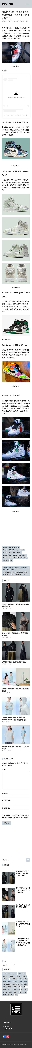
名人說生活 (19, 979)
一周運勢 (10, 976)
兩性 (7, 979)
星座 (4, 987)
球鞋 (21, 558)
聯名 (26, 989)
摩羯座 (25, 984)
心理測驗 (8, 984)
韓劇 (12, 995)
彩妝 (4, 984)
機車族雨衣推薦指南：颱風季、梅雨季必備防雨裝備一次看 (23, 873)
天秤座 (4, 981)
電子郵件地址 (6, 801)
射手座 (20, 981)
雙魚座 (4, 995)
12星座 (4, 973)
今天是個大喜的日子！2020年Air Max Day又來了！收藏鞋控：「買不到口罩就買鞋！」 (15, 573)
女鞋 (17, 558)
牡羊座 (23, 987)
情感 (14, 984)
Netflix (20, 973)
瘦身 (18, 989)
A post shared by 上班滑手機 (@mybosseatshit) (16, 115)
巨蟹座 (25, 981)
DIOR (15, 973)
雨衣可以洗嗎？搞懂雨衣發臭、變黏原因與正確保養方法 (23, 890)
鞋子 (4, 560)
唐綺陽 (25, 979)
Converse (10, 973)
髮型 (16, 995)
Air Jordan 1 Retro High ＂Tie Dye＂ (12, 552)
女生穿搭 (15, 981)
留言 (4, 769)
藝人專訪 (5, 992)
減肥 (18, 987)
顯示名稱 (5, 793)
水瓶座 (14, 987)
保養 (4, 979)
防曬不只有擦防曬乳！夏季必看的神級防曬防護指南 (23, 924)
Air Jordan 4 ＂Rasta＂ (9, 558)
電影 (9, 995)
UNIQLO (5, 976)
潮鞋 (27, 21)
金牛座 (19, 992)
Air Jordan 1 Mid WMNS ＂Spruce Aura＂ (13, 550)
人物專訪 (24, 976)
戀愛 (21, 984)
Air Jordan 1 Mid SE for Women (11, 547)
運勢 (15, 992)
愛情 (17, 984)
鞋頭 (11, 560)
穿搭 (22, 989)
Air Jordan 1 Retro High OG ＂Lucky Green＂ (14, 555)
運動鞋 (25, 558)
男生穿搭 (13, 989)
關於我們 (7, 1026)
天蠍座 (9, 981)
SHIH (16, 21)
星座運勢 (8, 987)
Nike (24, 973)
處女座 (10, 992)
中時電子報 (17, 976)
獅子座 (4, 989)
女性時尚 (22, 21)
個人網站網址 (6, 808)
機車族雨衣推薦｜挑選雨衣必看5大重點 (14, 662)
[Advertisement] (16, 531)
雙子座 (24, 992)
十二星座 (12, 979)
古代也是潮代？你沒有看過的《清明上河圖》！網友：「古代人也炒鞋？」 (16, 568)
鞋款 (7, 560)
